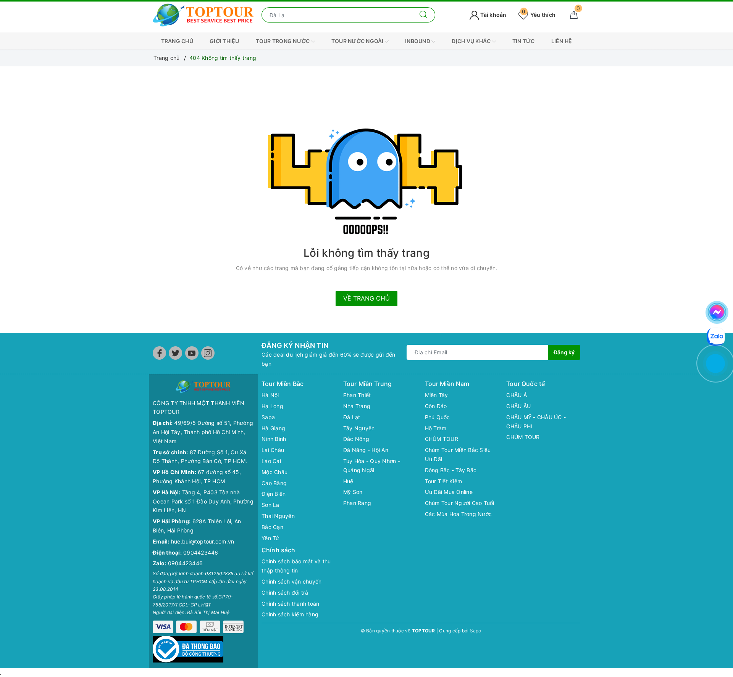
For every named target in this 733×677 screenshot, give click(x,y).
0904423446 (200, 552)
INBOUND (418, 41)
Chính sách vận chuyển (291, 581)
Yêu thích (538, 14)
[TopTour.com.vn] (203, 14)
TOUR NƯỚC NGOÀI (358, 41)
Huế (348, 481)
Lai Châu (273, 450)
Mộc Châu (274, 472)
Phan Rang (357, 503)
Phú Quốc (437, 417)
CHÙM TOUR (441, 439)
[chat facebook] (717, 311)
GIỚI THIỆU (224, 41)
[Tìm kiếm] (423, 15)
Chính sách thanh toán (290, 603)
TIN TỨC (523, 41)
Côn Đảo (436, 406)
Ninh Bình (274, 439)
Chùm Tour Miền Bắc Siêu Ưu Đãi (458, 454)
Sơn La (270, 505)
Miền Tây (436, 395)
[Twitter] (175, 353)
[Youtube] (192, 353)
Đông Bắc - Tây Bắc (451, 470)
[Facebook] (159, 353)
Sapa (268, 417)
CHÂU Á (516, 395)
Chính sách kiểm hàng (290, 614)
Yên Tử (270, 538)
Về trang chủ (366, 298)
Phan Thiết (357, 395)
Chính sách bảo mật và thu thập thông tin (296, 566)
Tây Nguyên (359, 428)
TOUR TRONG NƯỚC (283, 41)
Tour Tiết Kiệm (443, 481)
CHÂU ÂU (518, 406)
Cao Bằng (274, 483)
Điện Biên (274, 493)
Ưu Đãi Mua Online (449, 492)
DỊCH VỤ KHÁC (472, 41)
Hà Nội (270, 395)
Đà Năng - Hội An (365, 450)
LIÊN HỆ (561, 41)
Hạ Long (272, 406)
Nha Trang (356, 406)
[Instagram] (208, 353)
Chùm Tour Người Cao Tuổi (459, 503)
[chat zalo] (715, 336)
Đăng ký (564, 352)
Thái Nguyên (278, 516)
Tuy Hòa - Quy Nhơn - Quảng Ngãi (371, 465)
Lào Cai (271, 461)
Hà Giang (273, 428)
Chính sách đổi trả (285, 592)
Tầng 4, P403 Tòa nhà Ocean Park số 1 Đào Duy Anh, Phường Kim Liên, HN (203, 501)
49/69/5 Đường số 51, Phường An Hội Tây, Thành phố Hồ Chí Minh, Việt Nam (203, 432)
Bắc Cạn (272, 527)
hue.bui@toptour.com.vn (202, 541)
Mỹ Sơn (353, 492)
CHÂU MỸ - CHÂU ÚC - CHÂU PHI (536, 421)
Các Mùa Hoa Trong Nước (458, 514)
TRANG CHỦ (177, 41)
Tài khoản (493, 14)
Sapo (475, 631)
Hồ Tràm (436, 428)
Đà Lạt (351, 417)
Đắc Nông (356, 439)
